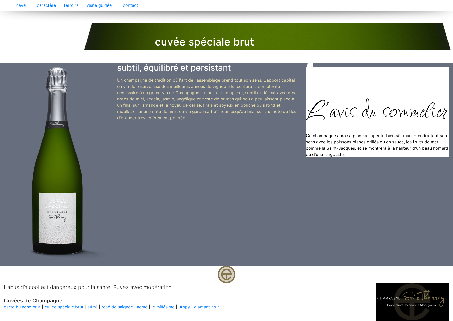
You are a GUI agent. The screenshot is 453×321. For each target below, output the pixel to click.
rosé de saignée (117, 306)
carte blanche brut (22, 306)
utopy (184, 306)
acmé (142, 306)
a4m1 (92, 306)
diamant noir (206, 306)
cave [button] (20, 5)
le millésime (163, 306)
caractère (46, 5)
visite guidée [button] (98, 5)
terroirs (70, 5)
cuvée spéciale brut (64, 306)
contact (130, 5)
